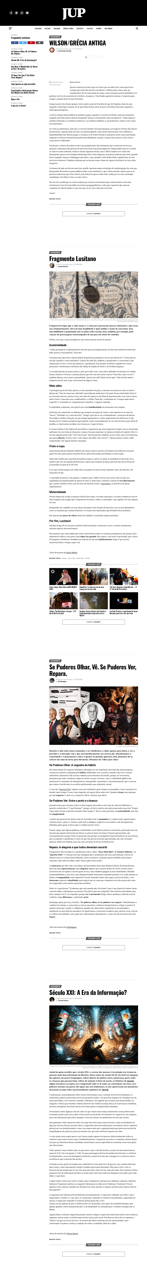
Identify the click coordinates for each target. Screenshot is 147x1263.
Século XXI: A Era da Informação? (24, 60)
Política (90, 28)
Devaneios (14, 35)
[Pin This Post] (31, 42)
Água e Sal (15, 99)
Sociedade (38, 28)
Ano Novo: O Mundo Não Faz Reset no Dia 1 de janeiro (24, 67)
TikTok (105, 1028)
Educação (57, 28)
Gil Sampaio (62, 641)
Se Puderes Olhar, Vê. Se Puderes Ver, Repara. (24, 52)
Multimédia (108, 28)
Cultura (47, 28)
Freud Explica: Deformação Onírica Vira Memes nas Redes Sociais (24, 91)
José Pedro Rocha (64, 51)
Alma (65, 538)
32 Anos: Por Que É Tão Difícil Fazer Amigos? (22, 76)
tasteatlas (105, 463)
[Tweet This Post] (23, 42)
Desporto (80, 28)
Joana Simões (63, 246)
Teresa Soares (63, 939)
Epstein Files (65, 748)
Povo (88, 538)
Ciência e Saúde (68, 28)
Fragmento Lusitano (20, 37)
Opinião (98, 28)
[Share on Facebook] (14, 42)
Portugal (80, 538)
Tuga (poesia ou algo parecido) (23, 84)
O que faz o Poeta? (18, 106)
